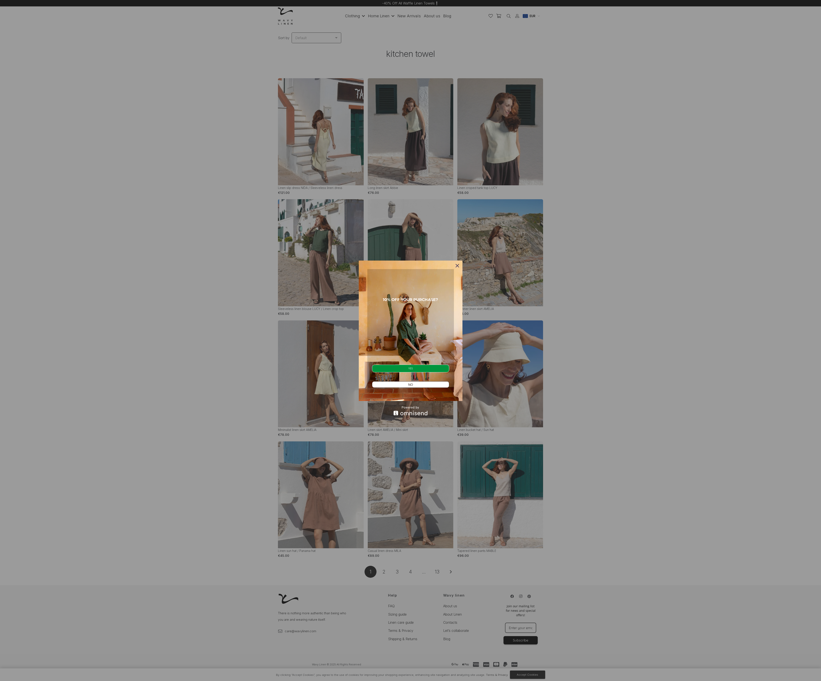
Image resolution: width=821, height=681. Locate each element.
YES (410, 368)
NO (410, 384)
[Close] (457, 266)
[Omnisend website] (410, 410)
